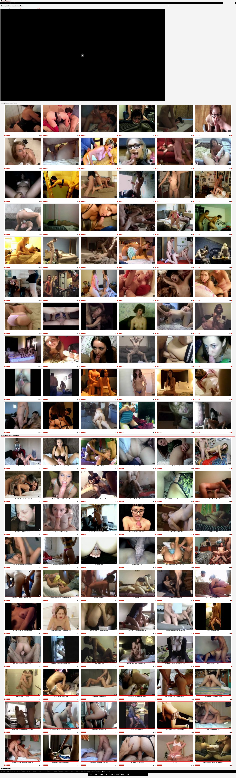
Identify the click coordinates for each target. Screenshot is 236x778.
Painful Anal (61, 771)
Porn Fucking (98, 771)
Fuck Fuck (55, 771)
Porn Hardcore (87, 771)
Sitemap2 (122, 774)
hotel (29, 8)
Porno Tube (13, 771)
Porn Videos (3, 771)
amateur (12, 8)
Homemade (6, 8)
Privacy (96, 774)
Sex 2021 (82, 771)
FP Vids (45, 771)
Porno (77, 771)
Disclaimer (101, 774)
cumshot (26, 8)
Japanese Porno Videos (103, 771)
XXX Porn (18, 771)
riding (23, 8)
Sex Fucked (34, 771)
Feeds (112, 774)
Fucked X (23, 771)
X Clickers (71, 771)
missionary (34, 8)
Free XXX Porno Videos (108, 771)
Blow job (8, 771)
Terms (91, 774)
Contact (128, 774)
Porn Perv (39, 771)
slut (17, 8)
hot (31, 8)
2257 (106, 774)
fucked (42, 8)
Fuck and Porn (92, 771)
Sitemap (117, 774)
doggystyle (38, 8)
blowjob (20, 8)
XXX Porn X (29, 771)
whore (15, 8)
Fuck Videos (66, 771)
